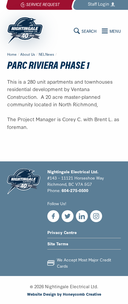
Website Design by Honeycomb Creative (64, 294)
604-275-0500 (75, 190)
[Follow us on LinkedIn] (82, 216)
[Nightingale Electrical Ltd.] (25, 30)
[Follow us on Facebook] (53, 216)
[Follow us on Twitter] (68, 216)
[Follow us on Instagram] (96, 216)
